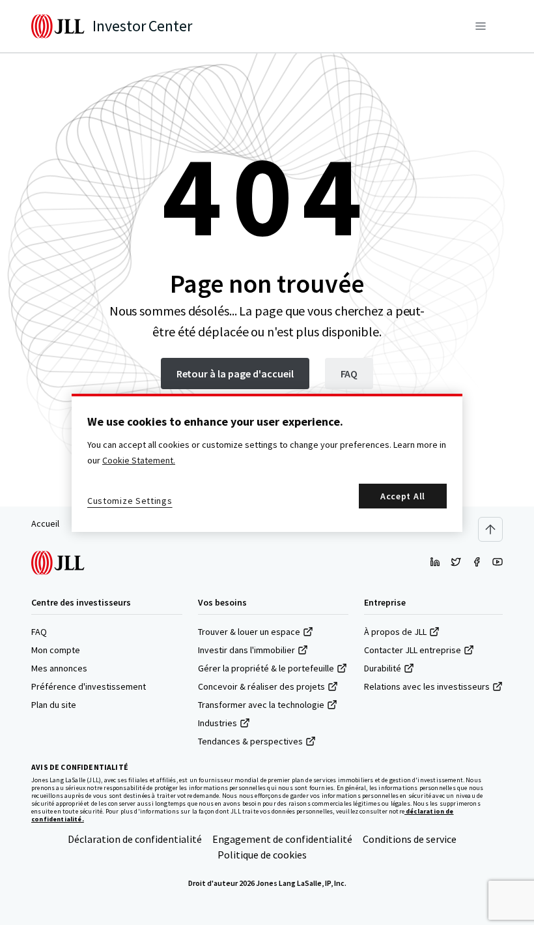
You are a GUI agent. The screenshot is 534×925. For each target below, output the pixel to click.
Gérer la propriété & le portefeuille (266, 668)
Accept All (402, 496)
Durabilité (382, 668)
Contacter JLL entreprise (412, 650)
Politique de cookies (262, 854)
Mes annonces (59, 668)
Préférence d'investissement (88, 686)
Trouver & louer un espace (249, 632)
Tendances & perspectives (250, 741)
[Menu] (480, 26)
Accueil (45, 523)
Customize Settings (130, 501)
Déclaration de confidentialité (135, 838)
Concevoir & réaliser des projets (261, 686)
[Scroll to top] (490, 529)
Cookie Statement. (138, 460)
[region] (267, 463)
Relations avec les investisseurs (427, 686)
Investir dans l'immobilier (246, 650)
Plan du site (53, 705)
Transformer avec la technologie (261, 705)
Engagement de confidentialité (282, 838)
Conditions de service (410, 838)
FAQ (39, 632)
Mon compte (55, 650)
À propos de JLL (395, 632)
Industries (217, 723)
